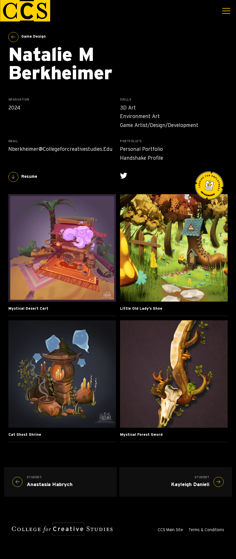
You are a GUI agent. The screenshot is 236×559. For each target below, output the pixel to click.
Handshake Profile (141, 158)
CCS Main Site (170, 530)
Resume (29, 176)
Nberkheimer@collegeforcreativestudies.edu (60, 149)
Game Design (33, 36)
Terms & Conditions (206, 530)
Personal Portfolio (141, 149)
